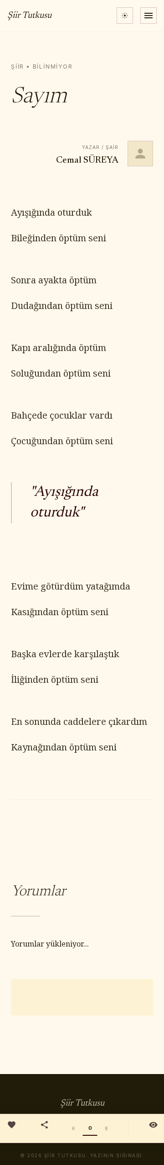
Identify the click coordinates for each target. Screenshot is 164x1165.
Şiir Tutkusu (29, 15)
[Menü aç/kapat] (148, 15)
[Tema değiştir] (125, 15)
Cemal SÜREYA (87, 160)
